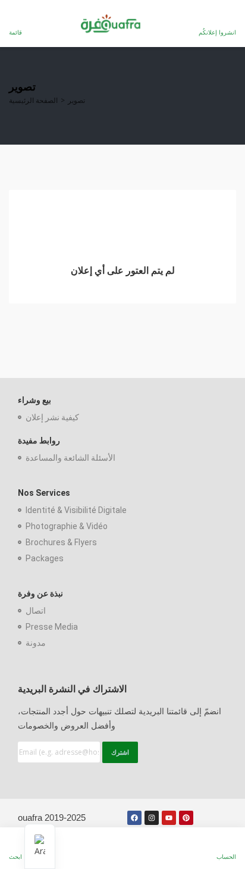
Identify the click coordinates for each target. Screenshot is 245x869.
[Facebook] (134, 818)
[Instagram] (152, 818)
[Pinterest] (186, 818)
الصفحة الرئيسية (33, 100)
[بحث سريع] (228, 96)
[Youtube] (169, 818)
